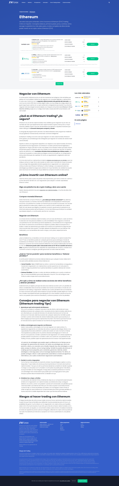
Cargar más (59, 83)
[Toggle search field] (109, 2)
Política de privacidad (45, 425)
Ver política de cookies (65, 480)
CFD (61, 425)
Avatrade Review (57, 71)
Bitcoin (61, 428)
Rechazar (74, 480)
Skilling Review (54, 56)
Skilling (82, 427)
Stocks (61, 427)
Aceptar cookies (82, 480)
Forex (61, 424)
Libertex (82, 425)
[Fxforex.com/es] (13, 2)
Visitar (92, 44)
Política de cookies (44, 427)
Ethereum (32, 12)
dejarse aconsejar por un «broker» (57, 160)
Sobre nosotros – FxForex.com (46, 424)
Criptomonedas (23, 12)
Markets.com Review (36, 42)
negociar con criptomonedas (48, 190)
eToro (82, 424)
